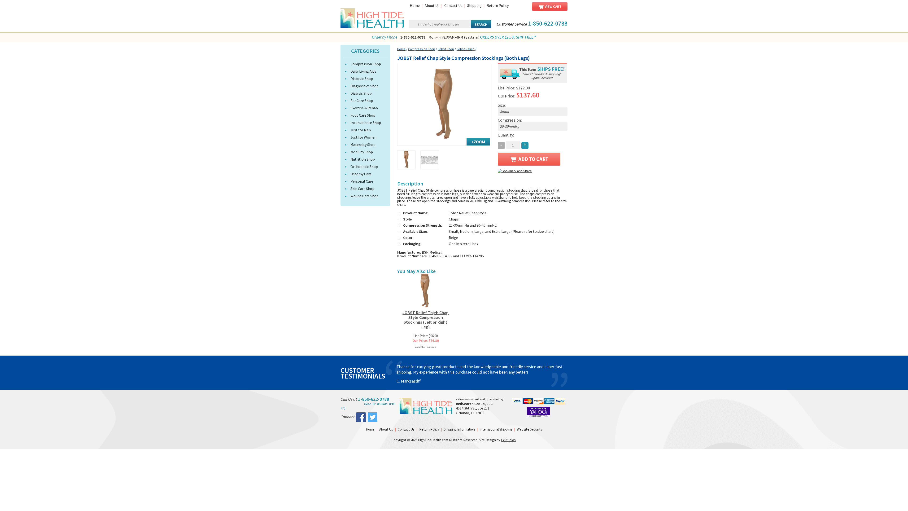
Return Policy (498, 5)
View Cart (553, 6)
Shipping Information (459, 429)
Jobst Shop (446, 49)
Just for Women (363, 137)
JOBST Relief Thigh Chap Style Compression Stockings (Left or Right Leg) (425, 320)
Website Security (529, 429)
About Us (432, 5)
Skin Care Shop (362, 188)
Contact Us (453, 5)
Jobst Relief (466, 49)
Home (415, 5)
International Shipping (496, 429)
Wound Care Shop (364, 196)
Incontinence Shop (365, 122)
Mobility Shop (361, 152)
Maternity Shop (362, 144)
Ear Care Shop (361, 100)
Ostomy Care (360, 174)
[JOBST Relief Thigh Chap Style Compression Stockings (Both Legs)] (443, 104)
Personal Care (361, 181)
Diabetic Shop (361, 78)
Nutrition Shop (362, 159)
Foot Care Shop (362, 115)
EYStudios (508, 440)
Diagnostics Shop (364, 86)
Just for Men (360, 130)
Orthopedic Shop (364, 166)
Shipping (474, 5)
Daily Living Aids (363, 71)
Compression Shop (365, 64)
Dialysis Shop (361, 93)
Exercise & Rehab (364, 108)
